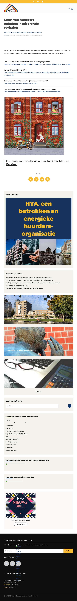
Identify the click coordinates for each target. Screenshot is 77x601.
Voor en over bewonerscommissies (17, 423)
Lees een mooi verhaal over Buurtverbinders (20, 83)
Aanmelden (21, 524)
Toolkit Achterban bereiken (15, 431)
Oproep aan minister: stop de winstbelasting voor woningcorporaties (29, 277)
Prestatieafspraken (12, 439)
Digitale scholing (13, 382)
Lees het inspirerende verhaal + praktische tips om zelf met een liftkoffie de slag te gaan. (37, 64)
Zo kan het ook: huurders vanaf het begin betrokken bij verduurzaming (29, 280)
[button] (76, 2)
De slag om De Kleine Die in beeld (17, 285)
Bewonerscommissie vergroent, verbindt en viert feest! (24, 288)
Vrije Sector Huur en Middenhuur (16, 434)
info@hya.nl (13, 587)
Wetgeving (9, 425)
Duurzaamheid (11, 444)
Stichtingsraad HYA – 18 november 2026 (22, 350)
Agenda (38, 392)
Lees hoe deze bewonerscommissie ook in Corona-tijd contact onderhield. (32, 92)
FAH (7, 436)
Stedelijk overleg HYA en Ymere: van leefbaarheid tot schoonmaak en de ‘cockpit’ (33, 283)
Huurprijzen (9, 428)
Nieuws (8, 420)
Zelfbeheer (9, 447)
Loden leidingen (11, 450)
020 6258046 (15, 585)
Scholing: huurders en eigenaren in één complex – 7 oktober (30, 318)
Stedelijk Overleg (11, 442)
